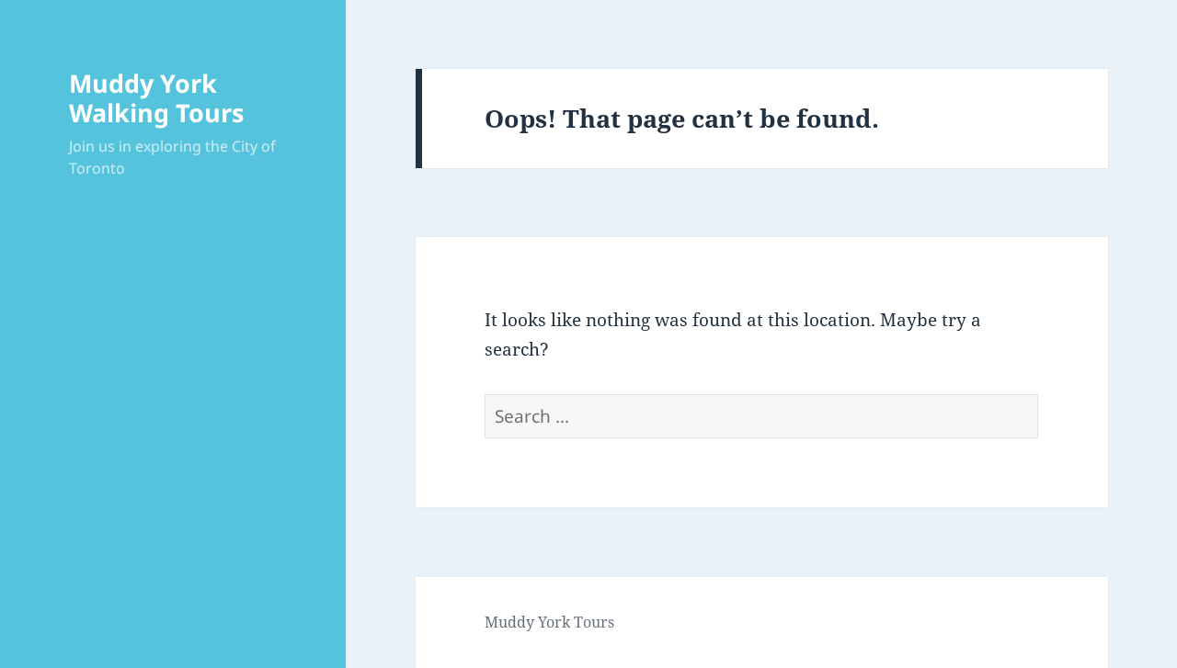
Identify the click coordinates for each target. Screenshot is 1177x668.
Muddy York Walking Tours (156, 98)
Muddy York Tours (549, 622)
